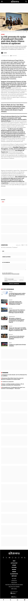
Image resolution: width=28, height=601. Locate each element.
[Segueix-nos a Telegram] (21, 557)
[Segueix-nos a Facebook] (3, 557)
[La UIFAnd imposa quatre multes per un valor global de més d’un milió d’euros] (4, 293)
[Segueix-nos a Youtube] (9, 557)
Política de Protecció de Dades (14, 584)
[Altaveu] (15, 2)
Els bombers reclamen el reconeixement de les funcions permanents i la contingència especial (16, 320)
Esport (3, 34)
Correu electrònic (6, 256)
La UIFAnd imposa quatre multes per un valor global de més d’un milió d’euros (17, 294)
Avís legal (14, 588)
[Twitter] (10, 600)
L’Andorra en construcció (7, 381)
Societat (10, 326)
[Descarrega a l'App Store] (14, 597)
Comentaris (14, 55)
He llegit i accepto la (10, 273)
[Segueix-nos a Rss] (25, 557)
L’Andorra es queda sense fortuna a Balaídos (17, 345)
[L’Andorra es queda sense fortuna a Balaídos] (4, 344)
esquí (3, 201)
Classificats (14, 573)
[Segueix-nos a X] (6, 557)
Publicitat (14, 582)
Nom (3, 251)
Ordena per (18, 245)
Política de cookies (14, 586)
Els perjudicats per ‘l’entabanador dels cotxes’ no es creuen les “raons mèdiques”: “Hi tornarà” (13, 388)
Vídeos (14, 571)
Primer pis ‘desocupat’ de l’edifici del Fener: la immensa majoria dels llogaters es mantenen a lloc (17, 329)
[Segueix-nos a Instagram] (12, 557)
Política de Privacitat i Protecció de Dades (10, 273)
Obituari (14, 576)
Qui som (14, 578)
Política (10, 308)
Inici (14, 560)
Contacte (14, 580)
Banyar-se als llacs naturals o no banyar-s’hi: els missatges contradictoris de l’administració (12, 384)
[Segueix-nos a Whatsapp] (18, 557)
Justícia (10, 291)
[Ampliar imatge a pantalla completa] (25, 15)
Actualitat (14, 563)
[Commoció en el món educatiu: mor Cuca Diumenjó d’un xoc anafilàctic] (4, 336)
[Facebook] (3, 600)
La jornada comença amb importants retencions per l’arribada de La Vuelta (15, 303)
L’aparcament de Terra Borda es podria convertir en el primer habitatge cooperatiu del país (17, 311)
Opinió (14, 565)
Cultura (14, 567)
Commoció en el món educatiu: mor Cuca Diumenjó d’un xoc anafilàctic (16, 337)
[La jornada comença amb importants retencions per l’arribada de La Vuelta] (4, 301)
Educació (11, 334)
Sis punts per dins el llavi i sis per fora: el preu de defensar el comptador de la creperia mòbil (12, 379)
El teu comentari (6, 262)
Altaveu (5, 52)
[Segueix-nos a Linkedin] (15, 557)
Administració (12, 316)
